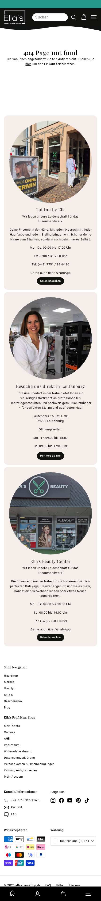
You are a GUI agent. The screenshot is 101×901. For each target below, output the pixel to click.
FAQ (48, 885)
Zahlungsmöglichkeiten (20, 770)
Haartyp (10, 688)
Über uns (74, 885)
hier (28, 64)
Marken (9, 682)
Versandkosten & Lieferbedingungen (29, 764)
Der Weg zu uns (50, 455)
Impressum (12, 745)
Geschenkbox (13, 701)
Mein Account (13, 776)
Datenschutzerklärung (19, 757)
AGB (7, 738)
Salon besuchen (50, 280)
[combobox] (50, 17)
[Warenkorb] (83, 17)
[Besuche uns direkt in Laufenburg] (50, 338)
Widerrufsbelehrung (18, 751)
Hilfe (59, 885)
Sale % (8, 695)
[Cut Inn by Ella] (50, 162)
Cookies (9, 732)
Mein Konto (12, 726)
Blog (7, 707)
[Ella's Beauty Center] (50, 513)
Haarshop (11, 675)
